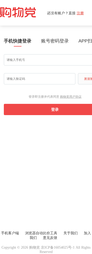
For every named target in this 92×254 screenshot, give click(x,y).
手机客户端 (10, 233)
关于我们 (70, 233)
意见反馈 (50, 238)
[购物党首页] (23, 12)
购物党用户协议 (71, 96)
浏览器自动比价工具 (41, 233)
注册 (80, 12)
